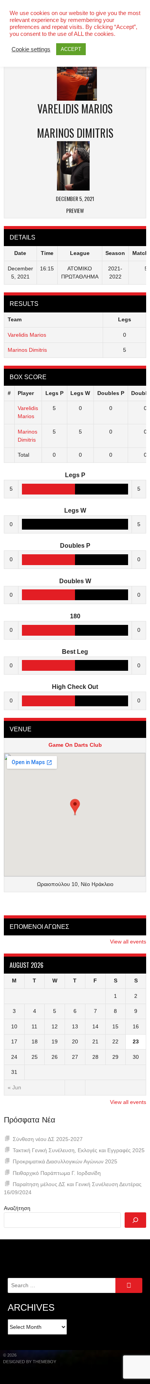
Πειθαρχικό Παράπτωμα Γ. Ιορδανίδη (57, 1173)
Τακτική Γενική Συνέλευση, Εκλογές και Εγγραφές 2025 (79, 1150)
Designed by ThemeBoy (29, 1361)
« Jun (14, 1087)
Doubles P (110, 393)
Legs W (80, 393)
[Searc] (135, 1220)
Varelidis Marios (27, 335)
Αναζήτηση (17, 1208)
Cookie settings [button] (31, 49)
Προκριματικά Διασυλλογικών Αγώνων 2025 (65, 1161)
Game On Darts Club (75, 745)
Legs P (54, 393)
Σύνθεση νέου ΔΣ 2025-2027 (48, 1139)
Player (26, 393)
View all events (128, 941)
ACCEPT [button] (71, 49)
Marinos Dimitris (27, 350)
